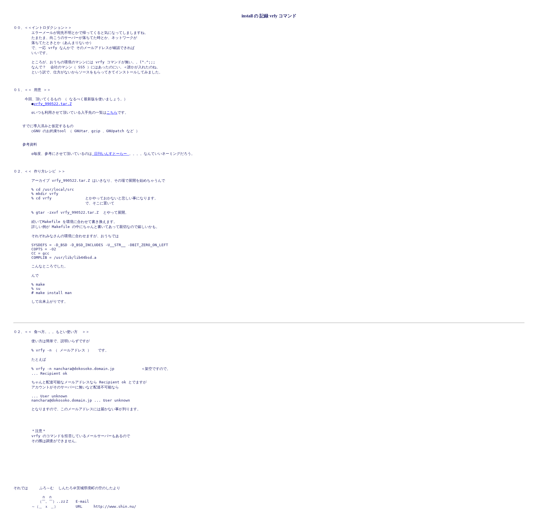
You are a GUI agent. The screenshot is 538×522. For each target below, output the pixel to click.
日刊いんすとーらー (110, 154)
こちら (111, 112)
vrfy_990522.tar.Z (53, 104)
